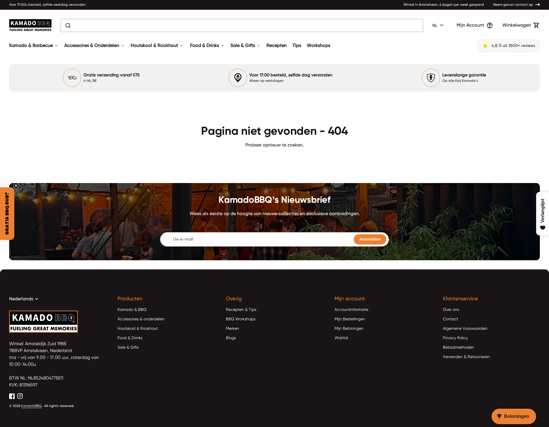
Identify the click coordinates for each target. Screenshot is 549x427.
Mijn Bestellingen (350, 319)
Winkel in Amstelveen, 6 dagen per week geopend (443, 5)
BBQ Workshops (240, 319)
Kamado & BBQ (132, 310)
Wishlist (341, 338)
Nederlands (24, 299)
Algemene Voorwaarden (465, 329)
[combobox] (242, 25)
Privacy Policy (455, 338)
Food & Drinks (207, 46)
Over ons (451, 310)
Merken (232, 329)
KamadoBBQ (31, 406)
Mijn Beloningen (349, 329)
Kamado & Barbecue (34, 46)
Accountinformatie (351, 310)
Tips (297, 45)
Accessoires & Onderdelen (94, 46)
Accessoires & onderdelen (141, 319)
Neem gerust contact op (513, 5)
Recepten (276, 45)
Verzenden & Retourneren (466, 357)
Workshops (318, 45)
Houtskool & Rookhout (157, 46)
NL (438, 25)
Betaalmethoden (458, 347)
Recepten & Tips (241, 310)
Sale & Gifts (245, 46)
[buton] (438, 25)
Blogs (231, 338)
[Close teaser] (16, 185)
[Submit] (67, 25)
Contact (450, 319)
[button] (7, 213)
